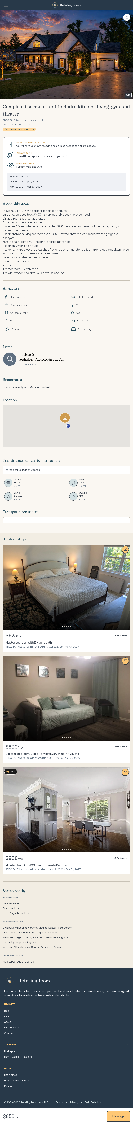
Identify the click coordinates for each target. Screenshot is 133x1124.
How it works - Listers (16, 1080)
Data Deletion (93, 1102)
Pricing (8, 1086)
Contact (9, 1033)
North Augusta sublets (16, 913)
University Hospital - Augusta (19, 942)
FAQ (6, 1016)
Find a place (11, 1051)
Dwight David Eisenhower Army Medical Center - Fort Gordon (37, 927)
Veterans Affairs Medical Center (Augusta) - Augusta (33, 947)
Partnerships (11, 1027)
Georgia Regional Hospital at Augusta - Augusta (30, 932)
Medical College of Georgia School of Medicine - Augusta (35, 937)
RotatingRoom (70, 5)
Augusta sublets (12, 903)
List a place (10, 1075)
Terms (59, 1102)
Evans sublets (11, 908)
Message (118, 1116)
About (7, 1022)
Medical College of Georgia (18, 961)
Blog (6, 1010)
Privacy (74, 1102)
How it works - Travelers (18, 1056)
